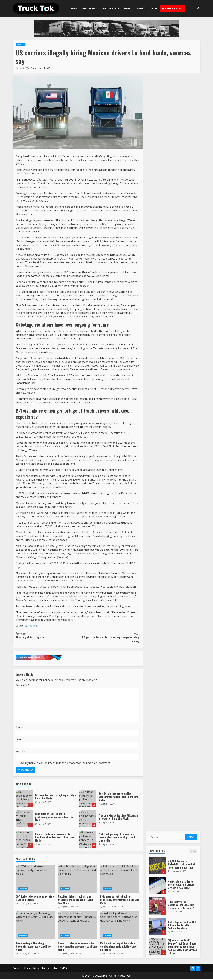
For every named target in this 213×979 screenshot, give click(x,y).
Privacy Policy (31, 968)
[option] (173, 867)
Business (141, 8)
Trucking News (89, 8)
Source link (30, 626)
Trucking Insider (110, 8)
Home (74, 8)
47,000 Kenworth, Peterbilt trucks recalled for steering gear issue (157, 865)
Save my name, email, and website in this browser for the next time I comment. (64, 763)
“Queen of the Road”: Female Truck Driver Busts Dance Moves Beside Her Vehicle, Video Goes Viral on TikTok (157, 946)
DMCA (63, 968)
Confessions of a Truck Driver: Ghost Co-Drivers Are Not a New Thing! (157, 885)
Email (20, 739)
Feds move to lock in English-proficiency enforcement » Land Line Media (24, 818)
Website (20, 751)
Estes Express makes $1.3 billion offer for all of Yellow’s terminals (157, 926)
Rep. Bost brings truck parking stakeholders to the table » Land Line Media (87, 798)
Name (20, 727)
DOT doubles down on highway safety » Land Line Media (24, 798)
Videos (153, 8)
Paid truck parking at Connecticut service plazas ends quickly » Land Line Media (87, 839)
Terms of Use (50, 968)
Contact (17, 968)
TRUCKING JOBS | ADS (172, 8)
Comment (22, 685)
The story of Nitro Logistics (31, 635)
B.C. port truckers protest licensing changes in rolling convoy (110, 637)
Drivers (128, 8)
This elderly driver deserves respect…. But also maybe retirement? (157, 906)
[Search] (198, 8)
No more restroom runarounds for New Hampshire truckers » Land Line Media (24, 839)
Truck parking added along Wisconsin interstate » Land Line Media (87, 818)
